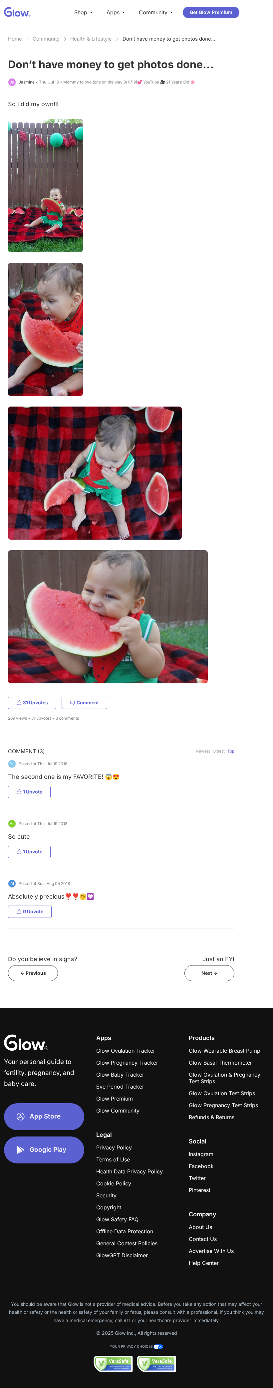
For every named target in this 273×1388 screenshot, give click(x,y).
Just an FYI (218, 958)
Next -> (209, 973)
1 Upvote (32, 791)
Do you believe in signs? (42, 958)
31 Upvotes (35, 702)
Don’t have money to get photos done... (169, 39)
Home (15, 39)
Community (46, 39)
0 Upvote (33, 911)
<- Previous (33, 973)
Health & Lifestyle (91, 39)
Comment (88, 702)
